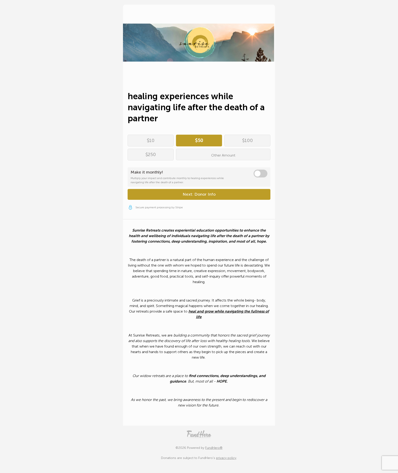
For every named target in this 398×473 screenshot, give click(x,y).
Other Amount (223, 155)
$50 (199, 140)
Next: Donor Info (199, 194)
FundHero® (213, 448)
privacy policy (226, 458)
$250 (150, 154)
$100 (247, 140)
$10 (151, 140)
